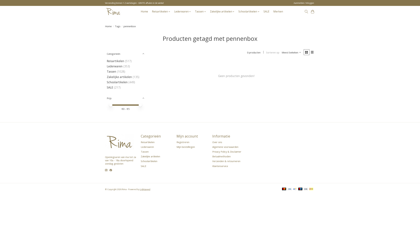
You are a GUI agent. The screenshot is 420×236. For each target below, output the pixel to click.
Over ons (217, 142)
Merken (278, 11)
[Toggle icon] (306, 12)
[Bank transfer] (306, 189)
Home (144, 11)
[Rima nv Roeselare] (113, 11)
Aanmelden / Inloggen (304, 3)
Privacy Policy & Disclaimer (226, 151)
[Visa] (289, 189)
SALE (266, 11)
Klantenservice (220, 166)
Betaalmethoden (221, 156)
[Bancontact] (295, 189)
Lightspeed (145, 189)
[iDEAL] (311, 189)
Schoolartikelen (117, 82)
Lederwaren (115, 66)
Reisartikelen (115, 61)
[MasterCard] (284, 189)
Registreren (183, 142)
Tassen (111, 71)
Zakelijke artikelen (119, 77)
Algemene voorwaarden (225, 146)
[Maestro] (300, 189)
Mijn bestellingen (186, 146)
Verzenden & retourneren (226, 161)
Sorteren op (272, 52)
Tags (117, 26)
